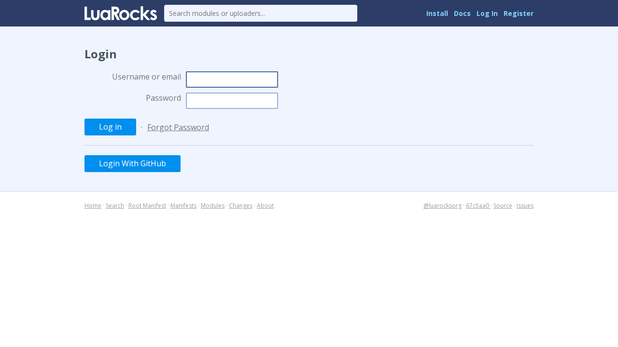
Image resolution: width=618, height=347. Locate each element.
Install (437, 13)
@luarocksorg (442, 205)
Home (92, 205)
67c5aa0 (478, 205)
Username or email (146, 76)
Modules (213, 205)
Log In (487, 13)
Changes (241, 205)
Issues (525, 205)
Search (115, 205)
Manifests (183, 205)
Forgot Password (178, 127)
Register (519, 13)
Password (163, 98)
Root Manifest (147, 205)
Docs (462, 13)
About (265, 205)
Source (502, 205)
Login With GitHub (132, 163)
